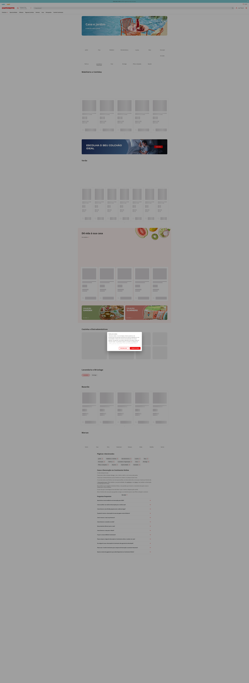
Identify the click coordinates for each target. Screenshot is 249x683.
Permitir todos (135, 348)
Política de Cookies (115, 344)
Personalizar (123, 348)
